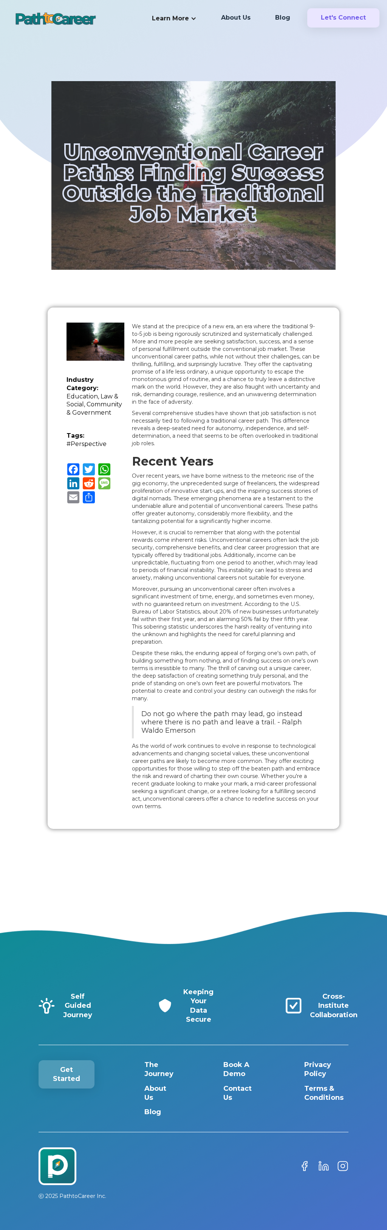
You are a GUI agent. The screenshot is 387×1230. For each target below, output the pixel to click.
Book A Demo (236, 1069)
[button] (174, 19)
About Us (155, 1093)
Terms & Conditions (324, 1093)
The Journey (158, 1069)
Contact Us (237, 1093)
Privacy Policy (317, 1069)
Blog (152, 1112)
